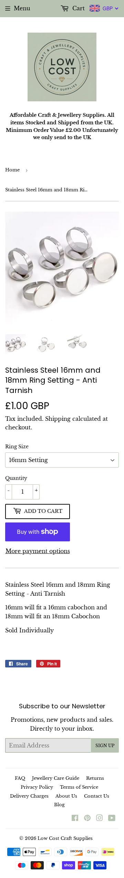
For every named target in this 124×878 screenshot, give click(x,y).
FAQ (20, 778)
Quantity (16, 478)
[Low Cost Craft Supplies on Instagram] (99, 818)
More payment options (38, 551)
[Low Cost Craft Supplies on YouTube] (111, 818)
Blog (59, 805)
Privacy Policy (37, 787)
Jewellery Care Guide (55, 778)
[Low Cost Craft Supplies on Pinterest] (87, 818)
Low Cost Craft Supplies (65, 838)
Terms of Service (79, 787)
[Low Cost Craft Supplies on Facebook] (75, 818)
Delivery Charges (29, 796)
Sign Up (104, 745)
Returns (95, 778)
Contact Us (96, 796)
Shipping (58, 418)
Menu (22, 8)
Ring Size (17, 446)
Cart (78, 8)
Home (12, 170)
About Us (66, 796)
